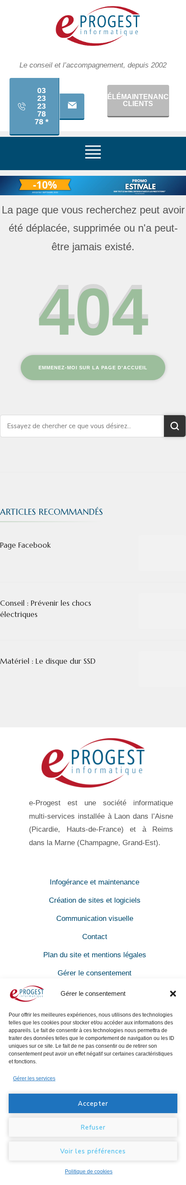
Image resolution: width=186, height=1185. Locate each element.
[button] (173, 993)
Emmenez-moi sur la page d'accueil (93, 367)
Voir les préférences (93, 1151)
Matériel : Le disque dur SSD (48, 661)
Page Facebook (25, 545)
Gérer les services (34, 1078)
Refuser (93, 1127)
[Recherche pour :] (82, 426)
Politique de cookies (88, 1172)
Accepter (93, 1103)
